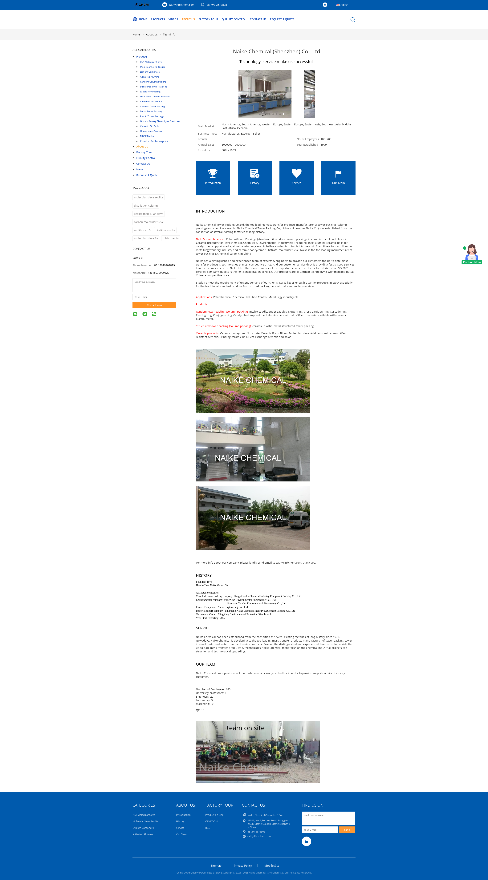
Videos (173, 19)
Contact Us (258, 19)
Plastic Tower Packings (152, 116)
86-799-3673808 (217, 5)
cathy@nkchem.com (181, 4)
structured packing (257, 286)
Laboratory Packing (150, 91)
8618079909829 (159, 272)
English (343, 4)
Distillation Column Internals (155, 96)
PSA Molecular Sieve (151, 61)
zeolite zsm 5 (142, 230)
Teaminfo (169, 34)
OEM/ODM (211, 821)
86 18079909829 (164, 265)
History (180, 821)
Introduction (183, 815)
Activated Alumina (149, 76)
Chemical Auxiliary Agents (154, 141)
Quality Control (234, 19)
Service (180, 827)
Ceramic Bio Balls (149, 126)
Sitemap (216, 865)
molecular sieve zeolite (148, 197)
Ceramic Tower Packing (152, 106)
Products (158, 19)
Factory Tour (208, 19)
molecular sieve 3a (146, 238)
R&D (207, 827)
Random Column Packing (153, 81)
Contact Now (154, 305)
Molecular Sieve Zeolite (152, 66)
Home (143, 19)
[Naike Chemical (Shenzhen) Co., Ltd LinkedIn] (326, 5)
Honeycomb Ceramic (151, 131)
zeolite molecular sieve (148, 214)
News (139, 169)
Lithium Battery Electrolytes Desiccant (160, 121)
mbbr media (171, 238)
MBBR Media (147, 136)
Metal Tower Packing (151, 111)
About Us (188, 19)
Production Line (214, 815)
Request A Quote (282, 19)
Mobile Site (271, 865)
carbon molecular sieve (149, 222)
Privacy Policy (243, 865)
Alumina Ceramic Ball (151, 101)
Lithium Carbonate (150, 71)
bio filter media (165, 230)
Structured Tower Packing (153, 86)
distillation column (146, 205)
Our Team (181, 834)
